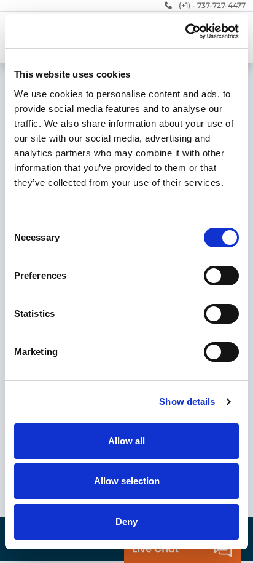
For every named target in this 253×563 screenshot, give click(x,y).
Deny (126, 521)
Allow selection (127, 481)
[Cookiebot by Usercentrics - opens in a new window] (185, 31)
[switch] (221, 275)
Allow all (126, 441)
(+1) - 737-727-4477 (212, 5)
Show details (187, 401)
